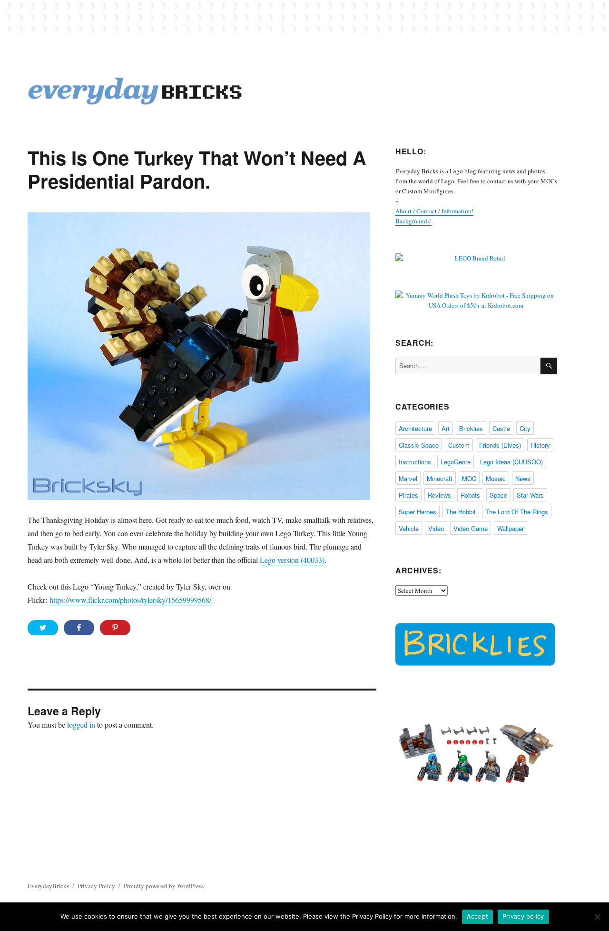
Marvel (408, 478)
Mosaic (496, 478)
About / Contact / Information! (434, 211)
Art (446, 428)
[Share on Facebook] (79, 627)
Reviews (439, 495)
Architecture (415, 428)
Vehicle (409, 528)
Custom (459, 445)
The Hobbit (461, 511)
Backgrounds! (413, 221)
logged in (81, 725)
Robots (470, 495)
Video (436, 528)
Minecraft (439, 478)
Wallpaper (510, 528)
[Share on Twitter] (43, 627)
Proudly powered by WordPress (164, 885)
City (525, 428)
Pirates (408, 495)
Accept (478, 916)
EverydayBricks (48, 885)
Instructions (415, 461)
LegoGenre (456, 461)
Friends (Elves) (500, 445)
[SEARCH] (548, 366)
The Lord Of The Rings (516, 511)
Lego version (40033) (292, 560)
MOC (469, 478)
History (540, 445)
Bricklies (471, 428)
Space (498, 495)
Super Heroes (417, 511)
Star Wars (530, 495)
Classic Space (419, 445)
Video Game (470, 528)
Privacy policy (523, 916)
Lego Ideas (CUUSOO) (511, 461)
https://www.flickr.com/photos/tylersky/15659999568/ (130, 600)
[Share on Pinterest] (115, 627)
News (522, 478)
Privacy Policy (96, 885)
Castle (501, 428)
